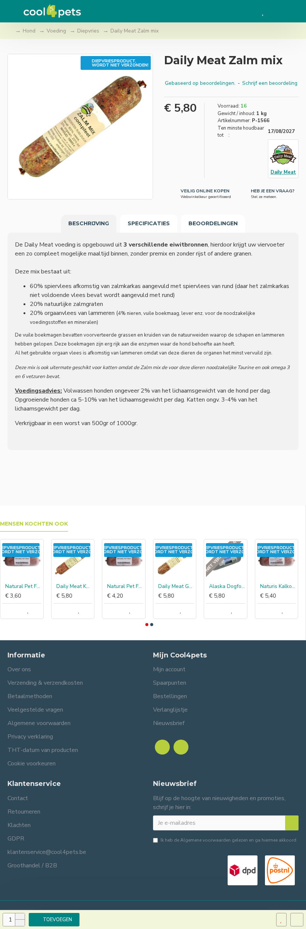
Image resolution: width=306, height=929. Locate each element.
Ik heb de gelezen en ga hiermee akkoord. (228, 840)
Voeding (56, 30)
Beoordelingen (213, 223)
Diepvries (88, 30)
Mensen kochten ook (34, 524)
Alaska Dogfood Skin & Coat (227, 586)
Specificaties (149, 223)
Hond (29, 30)
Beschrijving (88, 223)
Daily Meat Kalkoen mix (74, 586)
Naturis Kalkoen (278, 586)
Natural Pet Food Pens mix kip (23, 586)
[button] (146, 624)
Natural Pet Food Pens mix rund (125, 586)
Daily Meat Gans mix (176, 586)
